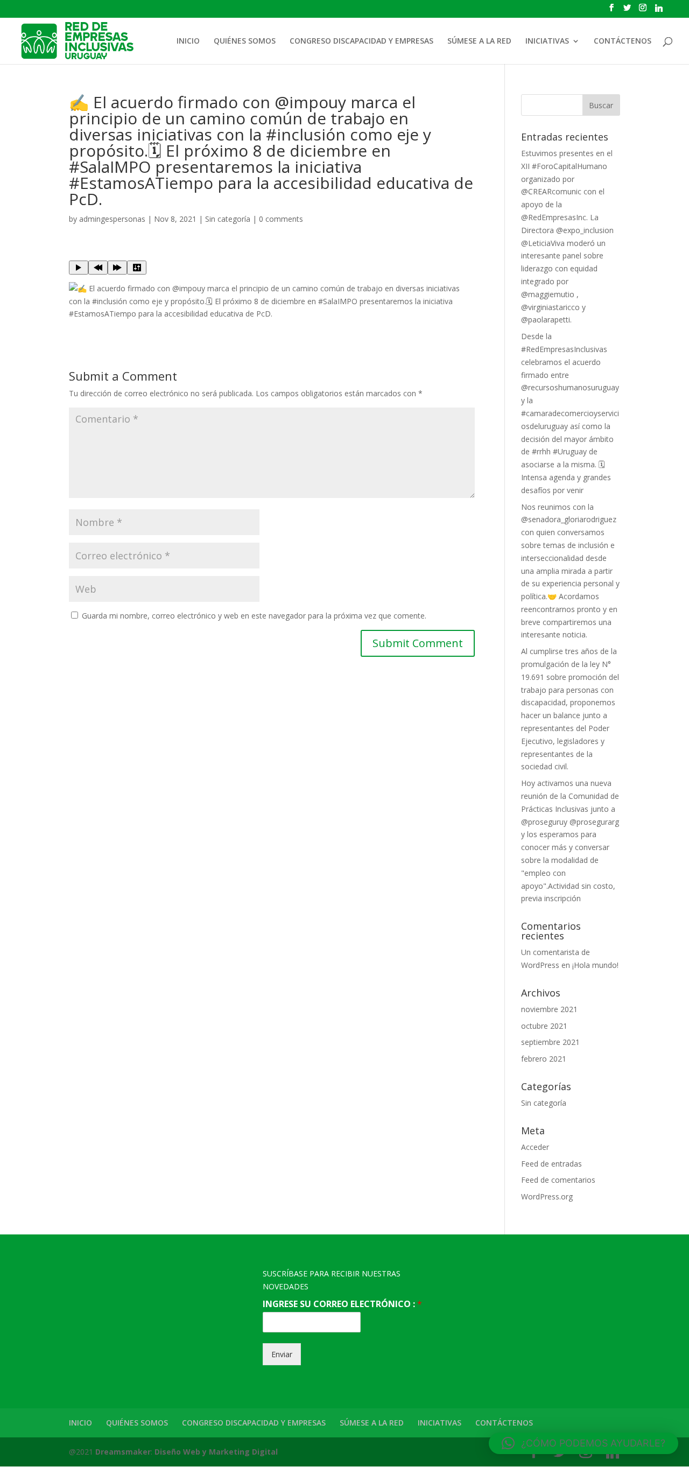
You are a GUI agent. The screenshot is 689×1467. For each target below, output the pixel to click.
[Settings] (136, 268)
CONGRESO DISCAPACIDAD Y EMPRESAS (361, 41)
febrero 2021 (543, 1059)
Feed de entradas (551, 1164)
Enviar (281, 1354)
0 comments (281, 219)
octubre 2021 (544, 1026)
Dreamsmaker (123, 1452)
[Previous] (98, 268)
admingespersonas (112, 219)
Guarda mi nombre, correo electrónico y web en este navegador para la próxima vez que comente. (254, 615)
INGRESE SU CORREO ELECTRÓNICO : (342, 1304)
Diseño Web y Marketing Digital (216, 1452)
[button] (583, 1443)
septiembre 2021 (550, 1042)
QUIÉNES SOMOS (245, 41)
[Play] (78, 268)
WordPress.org (547, 1196)
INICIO (188, 41)
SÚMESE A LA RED (479, 41)
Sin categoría (227, 219)
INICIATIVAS (547, 41)
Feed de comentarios (558, 1180)
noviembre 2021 (549, 1009)
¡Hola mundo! (595, 965)
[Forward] (117, 268)
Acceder (535, 1147)
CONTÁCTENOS (622, 41)
